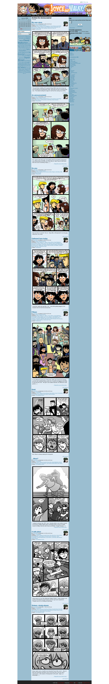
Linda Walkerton (28, 60)
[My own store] (50, 86)
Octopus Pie (71, 82)
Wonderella (71, 100)
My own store (37, 22)
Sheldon (70, 93)
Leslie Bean (49, 99)
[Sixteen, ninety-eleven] (50, 669)
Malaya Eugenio (54, 244)
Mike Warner (60, 244)
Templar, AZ (71, 55)
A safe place (36, 532)
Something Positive (73, 95)
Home (19, 15)
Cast (33, 15)
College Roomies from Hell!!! (74, 63)
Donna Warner (53, 26)
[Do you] (50, 230)
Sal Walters (22, 67)
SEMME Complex (21, 69)
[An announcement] (50, 157)
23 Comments (65, 678)
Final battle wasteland (24, 45)
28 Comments (65, 456)
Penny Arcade (72, 84)
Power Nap (71, 86)
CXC (83, 33)
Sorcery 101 (71, 54)
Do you (34, 168)
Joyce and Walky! (54, 9)
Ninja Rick (50, 28)
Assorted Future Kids (47, 462)
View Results (80, 26)
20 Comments (65, 236)
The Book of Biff (72, 61)
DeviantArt (44, 15)
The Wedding (38, 392)
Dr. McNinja (71, 66)
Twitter (88, 15)
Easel (76, 682)
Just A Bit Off (71, 77)
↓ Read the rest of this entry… (61, 163)
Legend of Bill (71, 78)
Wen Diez (37, 246)
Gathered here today (39, 239)
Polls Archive (72, 27)
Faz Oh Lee (46, 243)
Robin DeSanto (55, 99)
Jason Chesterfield (24, 50)
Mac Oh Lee (36, 611)
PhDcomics (71, 85)
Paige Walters (42, 611)
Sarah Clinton (28, 67)
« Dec (21, 28)
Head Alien (44, 463)
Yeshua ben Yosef (42, 246)
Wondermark (71, 101)
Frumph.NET (71, 104)
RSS (90, 15)
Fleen (70, 69)
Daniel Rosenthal (43, 610)
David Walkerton (23, 41)
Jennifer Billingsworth (23, 52)
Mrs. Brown (46, 394)
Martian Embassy (25, 61)
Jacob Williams (47, 27)
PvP (70, 87)
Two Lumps (71, 97)
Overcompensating (73, 83)
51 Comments (65, 387)
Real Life (71, 89)
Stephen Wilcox (40, 319)
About (24, 15)
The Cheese (28, 71)
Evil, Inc (70, 67)
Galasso (42, 27)
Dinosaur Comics (72, 65)
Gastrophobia (71, 70)
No (71, 22)
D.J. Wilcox (45, 242)
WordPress (72, 682)
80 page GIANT (72, 59)
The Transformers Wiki (73, 57)
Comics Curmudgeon (73, 62)
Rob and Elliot (72, 90)
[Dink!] (50, 452)
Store (38, 15)
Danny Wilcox (51, 242)
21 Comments (65, 529)
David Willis (35, 24)
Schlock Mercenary (73, 92)
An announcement (39, 95)
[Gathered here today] (50, 304)
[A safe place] (50, 596)
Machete (19, 61)
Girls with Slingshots (73, 72)
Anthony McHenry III (40, 609)
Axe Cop (70, 60)
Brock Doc (54, 535)
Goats (70, 73)
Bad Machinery (72, 91)
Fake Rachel (52, 393)
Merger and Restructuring (40, 25)
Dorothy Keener (38, 463)
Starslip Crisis (71, 96)
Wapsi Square (72, 99)
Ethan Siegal (37, 27)
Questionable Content (73, 88)
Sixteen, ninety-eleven (40, 605)
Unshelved (71, 98)
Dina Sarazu (24, 44)
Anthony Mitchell (48, 609)
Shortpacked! (38, 29)
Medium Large (72, 80)
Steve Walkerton (27, 70)
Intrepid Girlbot (72, 76)
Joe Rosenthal (24, 53)
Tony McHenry (28, 72)
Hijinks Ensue (71, 75)
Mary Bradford (24, 62)
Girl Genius (71, 71)
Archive (29, 15)
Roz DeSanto (59, 318)
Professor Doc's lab (24, 65)
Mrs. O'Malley (39, 245)
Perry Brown (48, 611)
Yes (71, 21)
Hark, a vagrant (72, 74)
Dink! (34, 390)
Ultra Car (24, 73)
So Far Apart (71, 94)
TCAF (79, 31)
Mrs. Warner (44, 245)
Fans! (70, 68)
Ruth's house (28, 66)
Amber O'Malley (39, 26)
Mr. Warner (34, 245)
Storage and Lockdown (22, 71)
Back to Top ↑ (87, 682)
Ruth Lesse (24, 66)
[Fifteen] (50, 377)
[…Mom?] (50, 521)
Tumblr (50, 15)
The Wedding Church (21, 72)
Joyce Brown (24, 58)
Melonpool (71, 81)
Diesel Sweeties (72, 64)
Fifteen (34, 312)
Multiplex (71, 53)
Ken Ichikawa (44, 28)
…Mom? (35, 459)
